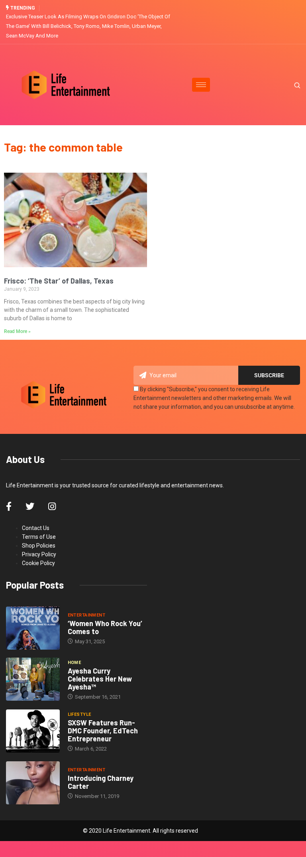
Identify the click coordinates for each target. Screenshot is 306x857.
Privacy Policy (39, 554)
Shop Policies (38, 545)
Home (74, 662)
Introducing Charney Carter (100, 782)
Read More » (17, 331)
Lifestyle (79, 714)
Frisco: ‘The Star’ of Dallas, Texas (59, 280)
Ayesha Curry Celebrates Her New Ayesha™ (100, 678)
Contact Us (35, 528)
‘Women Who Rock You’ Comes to (105, 627)
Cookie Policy (38, 563)
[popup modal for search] (287, 85)
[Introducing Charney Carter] (33, 782)
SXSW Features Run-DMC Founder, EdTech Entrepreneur (103, 730)
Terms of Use (39, 537)
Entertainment (87, 615)
